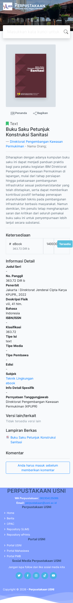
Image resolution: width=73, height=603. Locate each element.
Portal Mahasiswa (18, 550)
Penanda (21, 113)
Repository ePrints (18, 534)
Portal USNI (14, 545)
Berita (10, 518)
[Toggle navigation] (64, 6)
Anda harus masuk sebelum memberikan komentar (38, 467)
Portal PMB (14, 556)
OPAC (10, 523)
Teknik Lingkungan (19, 378)
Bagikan (42, 113)
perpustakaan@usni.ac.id (41, 502)
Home (10, 513)
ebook (10, 383)
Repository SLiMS (18, 529)
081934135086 (49, 498)
